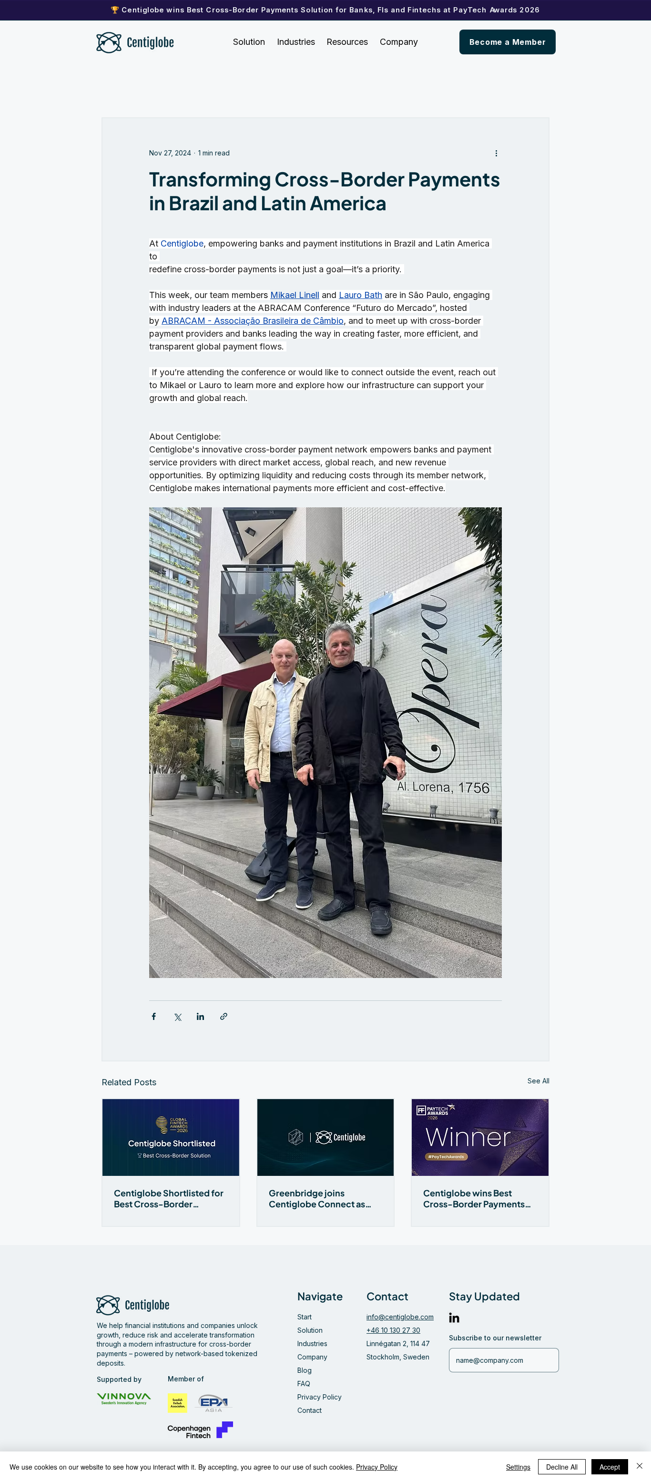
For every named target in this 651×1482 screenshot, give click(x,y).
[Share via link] (223, 1016)
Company (312, 1357)
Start (304, 1317)
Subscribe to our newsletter (495, 1338)
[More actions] (496, 152)
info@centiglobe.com (400, 1317)
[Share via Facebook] (153, 1016)
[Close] (639, 1466)
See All (538, 1081)
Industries (312, 1343)
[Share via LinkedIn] (200, 1016)
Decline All (562, 1467)
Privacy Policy (319, 1397)
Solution (310, 1330)
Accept (610, 1467)
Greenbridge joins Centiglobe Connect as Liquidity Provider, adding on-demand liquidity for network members (323, 1198)
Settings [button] (518, 1467)
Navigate (320, 1296)
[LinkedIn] (454, 1317)
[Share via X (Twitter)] (177, 1016)
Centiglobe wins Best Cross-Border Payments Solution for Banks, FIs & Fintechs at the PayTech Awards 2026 (474, 1198)
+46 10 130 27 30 (393, 1330)
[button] (347, 41)
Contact (309, 1410)
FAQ (303, 1383)
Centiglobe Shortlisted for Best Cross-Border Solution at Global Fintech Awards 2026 (169, 1198)
